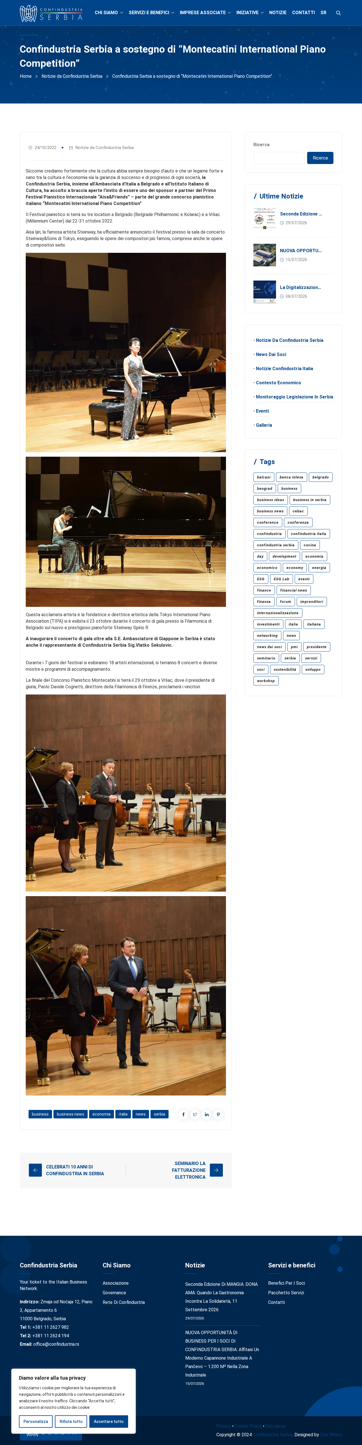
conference (268, 522)
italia (123, 1114)
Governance (114, 1292)
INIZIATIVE (247, 12)
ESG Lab (281, 579)
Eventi (262, 411)
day (260, 556)
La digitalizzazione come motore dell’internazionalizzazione (301, 287)
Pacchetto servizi (286, 1292)
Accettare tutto (109, 1421)
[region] (73, 1401)
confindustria (269, 534)
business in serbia (310, 500)
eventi (304, 579)
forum (285, 601)
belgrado (321, 477)
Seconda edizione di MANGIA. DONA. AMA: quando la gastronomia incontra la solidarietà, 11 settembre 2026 (301, 214)
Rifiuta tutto (71, 1421)
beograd (264, 488)
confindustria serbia (276, 545)
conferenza (298, 522)
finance (264, 590)
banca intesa (291, 477)
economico (267, 568)
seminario (266, 658)
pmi (294, 647)
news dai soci (269, 647)
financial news (293, 590)
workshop (266, 681)
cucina (310, 545)
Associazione (116, 1283)
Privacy (223, 1426)
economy (294, 568)
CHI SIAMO (106, 12)
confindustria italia (308, 534)
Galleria (264, 425)
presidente (317, 647)
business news (70, 1114)
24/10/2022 (45, 147)
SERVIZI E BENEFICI (149, 12)
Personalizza (35, 1421)
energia (319, 568)
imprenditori (311, 601)
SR (323, 12)
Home (26, 76)
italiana (314, 624)
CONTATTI (303, 12)
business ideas (270, 500)
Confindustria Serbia (272, 1434)
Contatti (276, 1302)
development (284, 556)
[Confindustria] (51, 14)
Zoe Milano (331, 1434)
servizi (311, 658)
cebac (298, 511)
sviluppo (313, 669)
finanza (264, 601)
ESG (261, 579)
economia (101, 1114)
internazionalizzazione (278, 613)
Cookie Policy (248, 1426)
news (141, 1114)
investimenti (268, 624)
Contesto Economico (278, 382)
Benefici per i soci (286, 1283)
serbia (159, 1114)
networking (267, 635)
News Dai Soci (271, 354)
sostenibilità (285, 669)
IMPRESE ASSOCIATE (203, 12)
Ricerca (261, 144)
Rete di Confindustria (124, 1302)
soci (261, 669)
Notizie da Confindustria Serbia (72, 76)
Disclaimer (276, 1426)
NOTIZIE (277, 12)
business (40, 1114)
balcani (264, 477)
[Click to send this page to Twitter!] (195, 1115)
